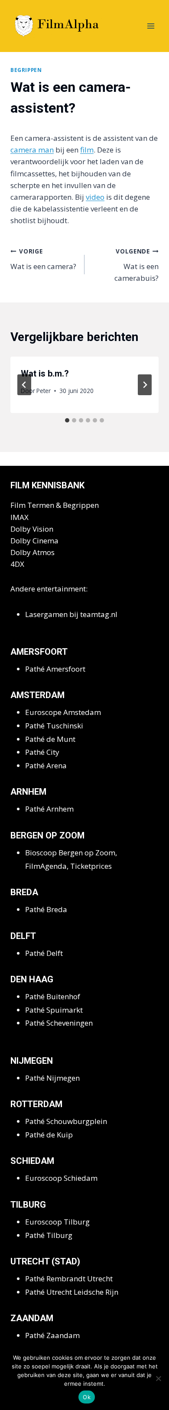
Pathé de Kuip (49, 1135)
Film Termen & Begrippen (54, 505)
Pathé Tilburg (48, 1235)
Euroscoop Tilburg (57, 1222)
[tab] (67, 420)
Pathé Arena (46, 765)
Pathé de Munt (50, 739)
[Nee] (158, 1378)
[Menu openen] (151, 25)
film (87, 150)
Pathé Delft (44, 953)
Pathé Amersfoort (55, 669)
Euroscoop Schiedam (61, 1178)
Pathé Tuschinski (54, 726)
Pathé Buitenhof (52, 996)
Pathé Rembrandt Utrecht (69, 1278)
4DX (17, 564)
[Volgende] (145, 384)
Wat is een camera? (43, 259)
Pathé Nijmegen (52, 1078)
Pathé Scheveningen (59, 1023)
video (95, 197)
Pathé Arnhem (49, 809)
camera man (32, 150)
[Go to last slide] (24, 384)
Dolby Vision (31, 529)
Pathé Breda (46, 909)
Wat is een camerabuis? (136, 265)
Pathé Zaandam (52, 1335)
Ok (87, 1397)
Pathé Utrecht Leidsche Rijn (71, 1292)
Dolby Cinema (34, 541)
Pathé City (42, 752)
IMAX (19, 517)
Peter (43, 391)
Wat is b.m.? (45, 373)
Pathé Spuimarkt (54, 1010)
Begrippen (26, 69)
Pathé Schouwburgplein (66, 1121)
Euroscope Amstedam (63, 712)
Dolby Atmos (32, 552)
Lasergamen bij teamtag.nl (71, 614)
